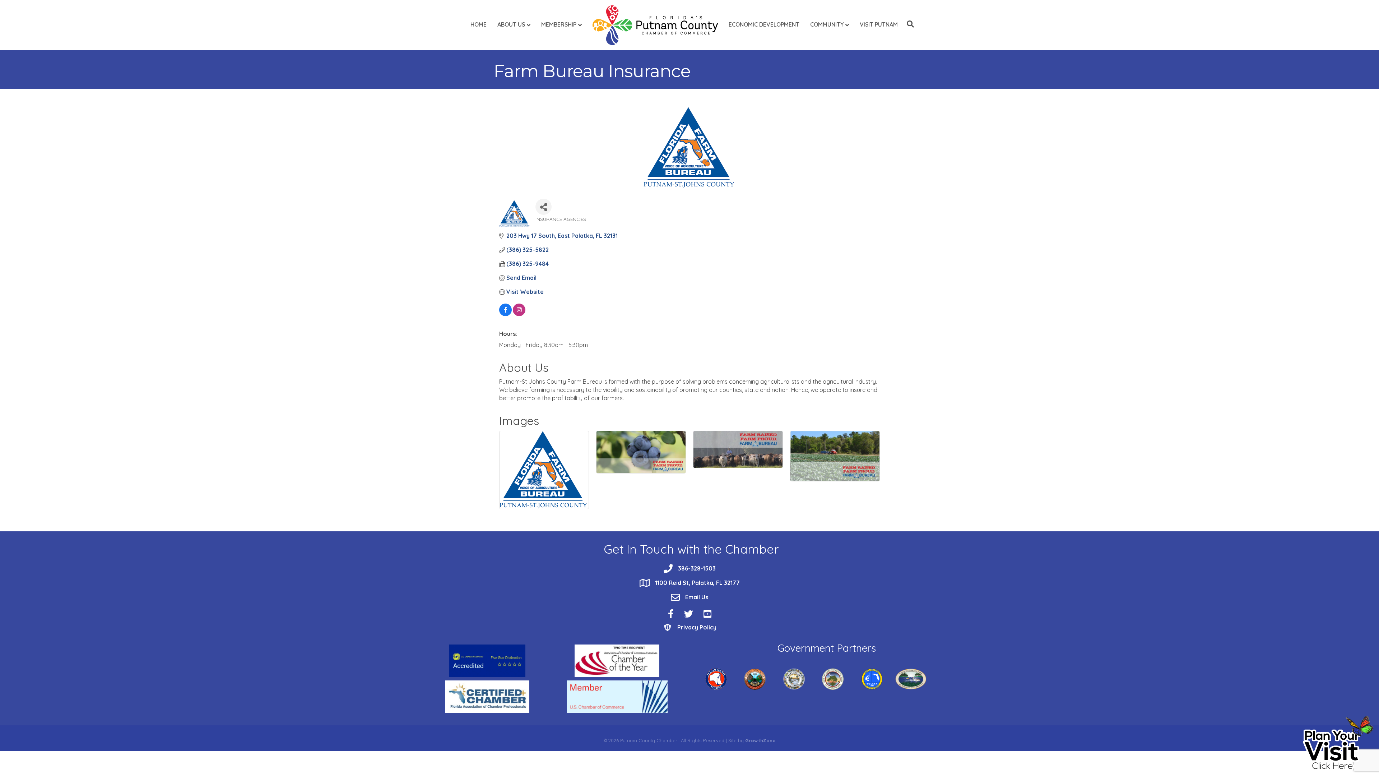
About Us (511, 24)
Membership (558, 24)
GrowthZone (760, 740)
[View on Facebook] (505, 314)
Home (478, 24)
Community (827, 24)
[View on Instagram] (519, 314)
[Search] (908, 24)
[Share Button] (543, 207)
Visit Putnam (879, 24)
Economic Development (764, 24)
